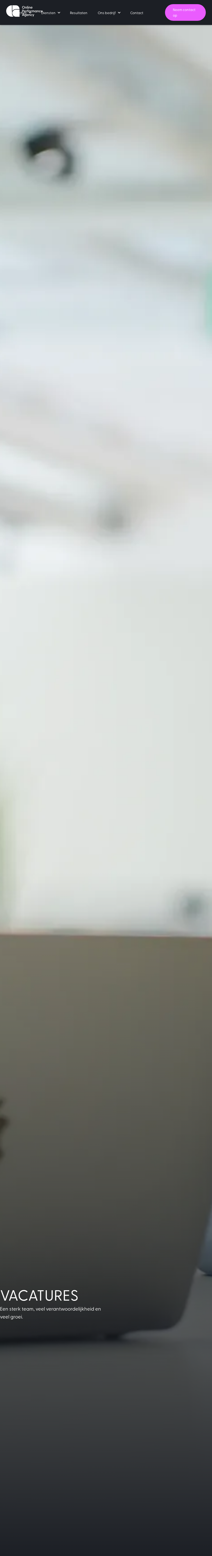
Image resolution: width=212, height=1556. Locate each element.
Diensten (48, 12)
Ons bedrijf (107, 12)
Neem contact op (184, 12)
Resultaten (78, 12)
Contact (136, 12)
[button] (21, 13)
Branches (19, 12)
